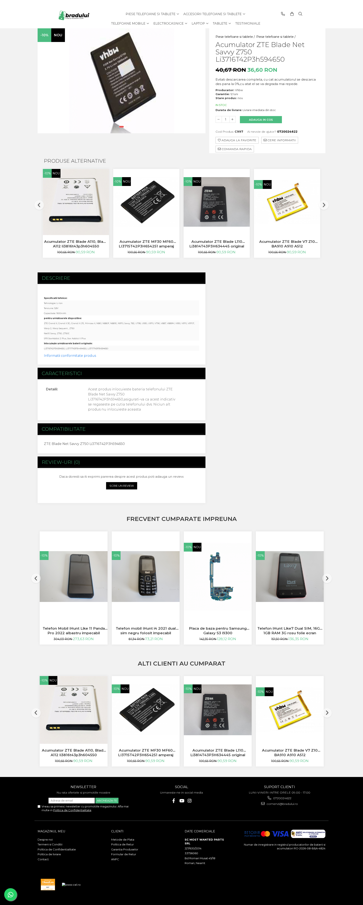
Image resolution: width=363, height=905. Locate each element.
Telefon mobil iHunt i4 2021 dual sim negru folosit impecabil (146, 630)
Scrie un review (121, 485)
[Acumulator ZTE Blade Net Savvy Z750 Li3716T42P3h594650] (121, 80)
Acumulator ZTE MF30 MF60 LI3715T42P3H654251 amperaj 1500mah (146, 243)
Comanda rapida (236, 149)
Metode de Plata (122, 839)
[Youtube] (181, 800)
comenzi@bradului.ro (282, 804)
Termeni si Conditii (50, 844)
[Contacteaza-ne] (283, 14)
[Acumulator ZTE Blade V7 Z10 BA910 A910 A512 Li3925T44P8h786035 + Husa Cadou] (287, 202)
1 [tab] (121, 127)
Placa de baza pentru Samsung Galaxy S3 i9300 (218, 630)
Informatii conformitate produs (70, 356)
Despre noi (45, 839)
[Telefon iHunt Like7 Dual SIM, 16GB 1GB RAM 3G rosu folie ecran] (290, 576)
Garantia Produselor (124, 849)
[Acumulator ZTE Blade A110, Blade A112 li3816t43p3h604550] (76, 202)
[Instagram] (189, 800)
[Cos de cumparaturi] (292, 14)
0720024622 (281, 798)
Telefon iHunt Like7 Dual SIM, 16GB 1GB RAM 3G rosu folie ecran (289, 630)
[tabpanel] (121, 80)
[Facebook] (173, 800)
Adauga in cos (261, 119)
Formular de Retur (123, 854)
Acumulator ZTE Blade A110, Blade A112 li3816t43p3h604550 (76, 243)
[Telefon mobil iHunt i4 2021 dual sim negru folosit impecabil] (146, 576)
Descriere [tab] (56, 278)
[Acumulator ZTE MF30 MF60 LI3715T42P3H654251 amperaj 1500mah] (146, 202)
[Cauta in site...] (300, 14)
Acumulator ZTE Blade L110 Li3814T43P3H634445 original (216, 243)
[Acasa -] (75, 15)
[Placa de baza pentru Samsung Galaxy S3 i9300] (218, 577)
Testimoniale (247, 23)
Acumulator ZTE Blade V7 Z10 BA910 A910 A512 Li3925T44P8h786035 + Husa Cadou (287, 243)
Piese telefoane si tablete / (236, 37)
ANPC (115, 859)
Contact (43, 859)
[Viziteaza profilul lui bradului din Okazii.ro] (48, 884)
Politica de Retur (122, 844)
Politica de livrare (49, 854)
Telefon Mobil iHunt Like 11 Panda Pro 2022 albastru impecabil (74, 630)
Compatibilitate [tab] (64, 429)
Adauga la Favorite (238, 140)
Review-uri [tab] (61, 462)
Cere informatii (281, 140)
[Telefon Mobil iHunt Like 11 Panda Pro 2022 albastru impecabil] (74, 576)
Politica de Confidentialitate (72, 810)
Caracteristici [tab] (62, 373)
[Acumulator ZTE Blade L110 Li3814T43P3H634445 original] (217, 202)
